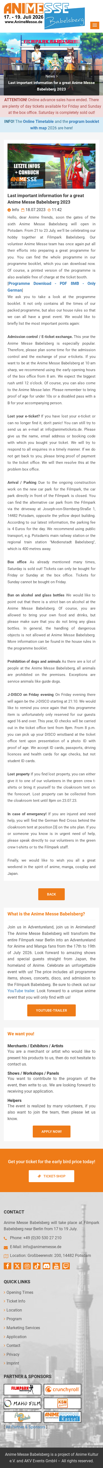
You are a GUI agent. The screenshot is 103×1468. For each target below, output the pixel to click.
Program (14, 1318)
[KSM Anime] (62, 1403)
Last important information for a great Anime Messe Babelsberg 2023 (51, 86)
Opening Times (19, 1292)
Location (14, 1310)
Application (16, 1336)
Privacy (13, 1354)
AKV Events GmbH (40, 1461)
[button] (94, 25)
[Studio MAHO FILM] (22, 1403)
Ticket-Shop (55, 1176)
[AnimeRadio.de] (22, 1417)
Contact (13, 1345)
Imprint (12, 1363)
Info (15, 209)
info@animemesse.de (42, 1246)
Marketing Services (23, 1327)
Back (51, 894)
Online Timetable (38, 121)
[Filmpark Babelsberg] (22, 1389)
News (50, 76)
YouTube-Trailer (51, 1010)
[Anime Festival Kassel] (62, 1417)
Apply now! (52, 1132)
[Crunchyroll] (62, 1389)
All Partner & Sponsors (25, 1427)
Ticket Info (15, 1301)
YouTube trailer (21, 990)
